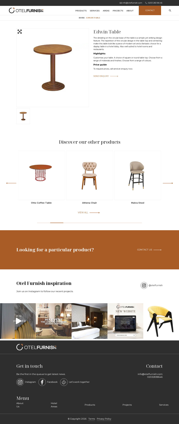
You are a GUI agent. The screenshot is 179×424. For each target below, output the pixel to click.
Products (90, 404)
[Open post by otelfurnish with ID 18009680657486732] (54, 321)
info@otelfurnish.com (132, 3)
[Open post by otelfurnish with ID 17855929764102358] (89, 321)
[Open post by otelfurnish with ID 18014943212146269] (18, 321)
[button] (167, 183)
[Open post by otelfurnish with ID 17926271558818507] (161, 321)
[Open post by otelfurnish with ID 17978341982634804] (125, 321)
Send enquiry (101, 76)
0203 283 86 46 (155, 3)
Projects (127, 404)
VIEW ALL (83, 212)
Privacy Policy (104, 419)
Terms (91, 419)
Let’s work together (79, 382)
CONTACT (149, 10)
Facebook (52, 382)
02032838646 (155, 377)
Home (82, 17)
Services (164, 404)
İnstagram (30, 382)
